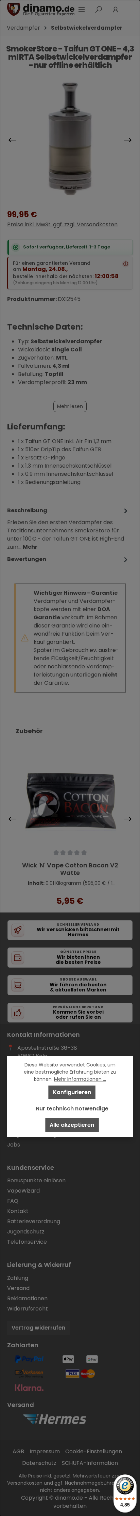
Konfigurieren (72, 1092)
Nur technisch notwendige (72, 1108)
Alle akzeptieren (72, 1125)
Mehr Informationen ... (80, 1079)
